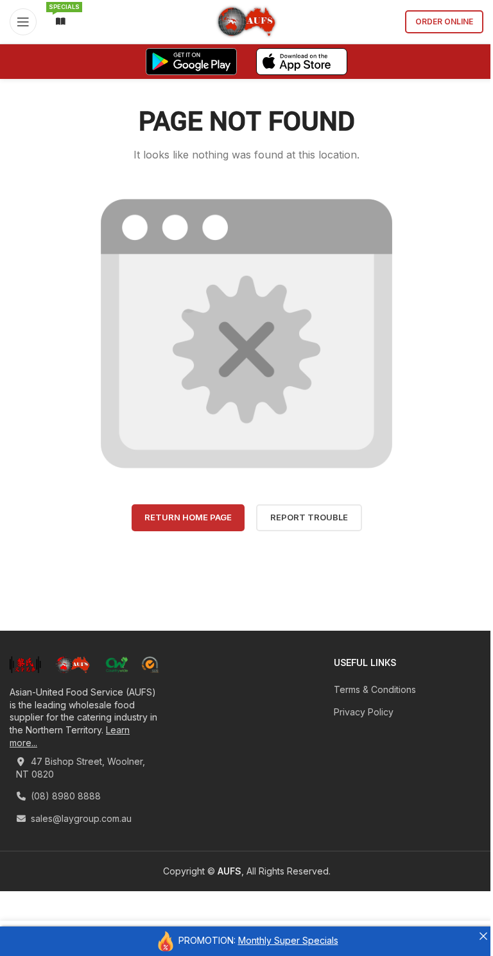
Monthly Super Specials (288, 940)
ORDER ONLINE (444, 21)
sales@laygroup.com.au (80, 818)
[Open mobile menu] (23, 22)
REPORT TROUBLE (309, 517)
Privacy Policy (364, 711)
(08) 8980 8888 (64, 795)
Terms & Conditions (375, 689)
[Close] (483, 936)
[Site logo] (247, 20)
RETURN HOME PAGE (188, 517)
